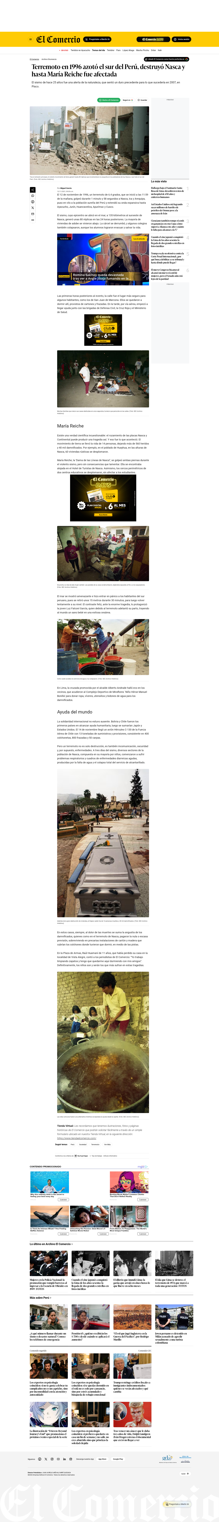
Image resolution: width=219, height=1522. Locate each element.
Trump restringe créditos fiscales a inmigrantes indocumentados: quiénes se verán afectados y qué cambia (131, 1383)
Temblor (110, 50)
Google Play (118, 1455)
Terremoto (95, 1144)
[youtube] (58, 1455)
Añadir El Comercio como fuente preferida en (166, 59)
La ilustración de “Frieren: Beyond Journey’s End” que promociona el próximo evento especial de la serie (48, 1430)
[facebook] (39, 1455)
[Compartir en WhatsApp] (32, 196)
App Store (102, 1455)
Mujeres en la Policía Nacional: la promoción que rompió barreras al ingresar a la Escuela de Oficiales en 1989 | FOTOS (49, 1280)
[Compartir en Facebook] (32, 202)
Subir (183, 1470)
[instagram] (52, 1455)
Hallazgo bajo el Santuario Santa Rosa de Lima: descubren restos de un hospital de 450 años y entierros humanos (167, 192)
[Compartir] (32, 190)
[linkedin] (64, 1455)
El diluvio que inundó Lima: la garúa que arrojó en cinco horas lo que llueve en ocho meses (131, 1279)
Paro (118, 50)
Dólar (153, 50)
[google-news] (70, 1455)
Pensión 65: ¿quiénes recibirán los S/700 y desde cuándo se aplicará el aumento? (90, 1332)
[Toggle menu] (30, 39)
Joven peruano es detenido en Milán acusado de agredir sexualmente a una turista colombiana (171, 1334)
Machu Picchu (142, 50)
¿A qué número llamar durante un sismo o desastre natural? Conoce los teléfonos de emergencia (48, 1332)
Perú (72, 1144)
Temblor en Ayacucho (80, 50)
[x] (45, 1455)
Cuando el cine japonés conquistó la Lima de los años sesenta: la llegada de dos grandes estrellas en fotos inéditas (167, 241)
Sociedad (82, 1144)
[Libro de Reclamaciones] (185, 1455)
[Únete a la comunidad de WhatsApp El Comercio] (108, 100)
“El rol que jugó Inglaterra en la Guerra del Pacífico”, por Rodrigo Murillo (131, 1332)
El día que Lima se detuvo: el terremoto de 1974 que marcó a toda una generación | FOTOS (172, 1279)
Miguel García (66, 188)
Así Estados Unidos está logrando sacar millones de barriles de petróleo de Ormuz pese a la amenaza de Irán (167, 209)
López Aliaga (128, 50)
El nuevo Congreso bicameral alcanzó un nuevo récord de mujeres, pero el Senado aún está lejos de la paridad (167, 274)
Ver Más (107, 1144)
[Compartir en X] (32, 208)
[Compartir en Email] (32, 214)
